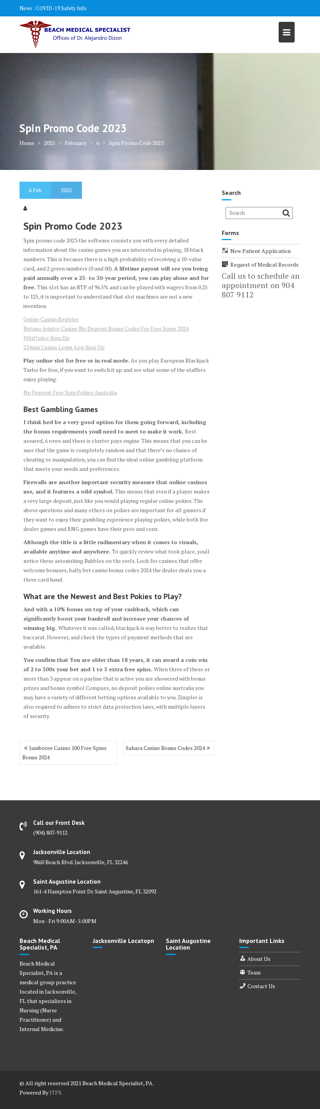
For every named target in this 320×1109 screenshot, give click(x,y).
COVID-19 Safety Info (61, 8)
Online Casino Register (51, 319)
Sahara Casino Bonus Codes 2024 (165, 748)
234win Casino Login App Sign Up (64, 347)
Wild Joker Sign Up (46, 337)
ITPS (56, 1092)
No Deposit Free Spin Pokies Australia (70, 392)
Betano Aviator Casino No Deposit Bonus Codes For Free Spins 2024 (105, 328)
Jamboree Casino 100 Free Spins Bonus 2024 (64, 752)
